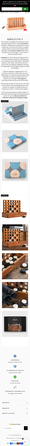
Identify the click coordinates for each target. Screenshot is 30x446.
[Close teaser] (23, 439)
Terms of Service (10, 438)
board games (22, 78)
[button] (7, 12)
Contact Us (15, 440)
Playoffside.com (17, 435)
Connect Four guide (8, 87)
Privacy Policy (20, 438)
